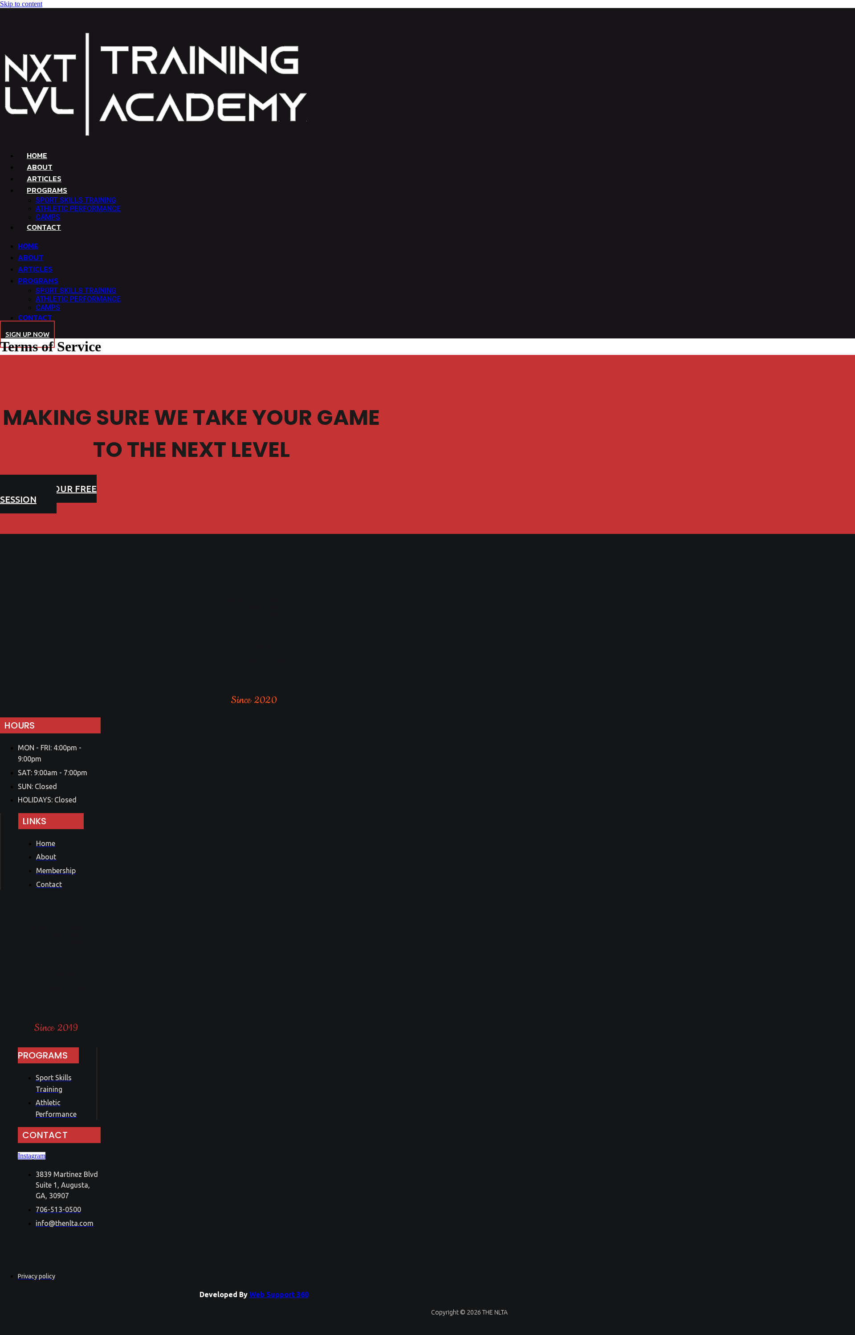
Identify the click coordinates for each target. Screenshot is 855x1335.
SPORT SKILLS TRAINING (76, 200)
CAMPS (48, 217)
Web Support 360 (279, 1294)
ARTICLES (44, 178)
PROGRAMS (47, 190)
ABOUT (40, 167)
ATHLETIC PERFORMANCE (78, 208)
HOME (37, 155)
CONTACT (44, 227)
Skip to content (21, 4)
